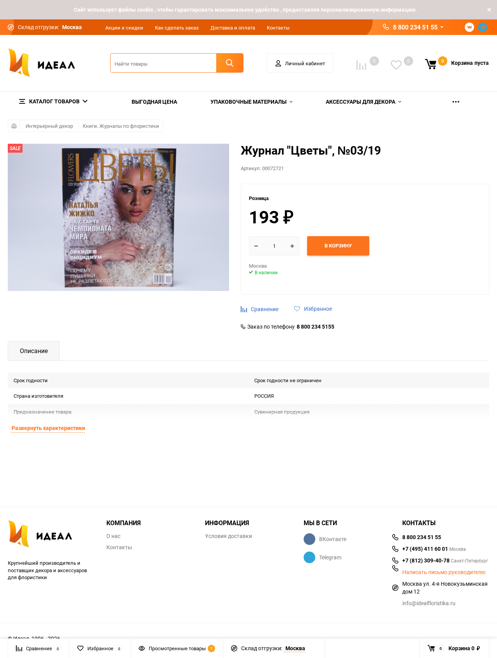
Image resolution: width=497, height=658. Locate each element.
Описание (34, 350)
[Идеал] (51, 535)
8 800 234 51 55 (415, 27)
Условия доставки (228, 536)
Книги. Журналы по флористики (121, 125)
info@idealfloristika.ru (428, 603)
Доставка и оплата (232, 27)
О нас (113, 536)
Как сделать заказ (177, 27)
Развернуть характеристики (48, 428)
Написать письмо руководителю (443, 572)
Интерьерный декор (49, 125)
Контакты (278, 27)
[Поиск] (229, 63)
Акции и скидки (124, 27)
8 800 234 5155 (315, 326)
